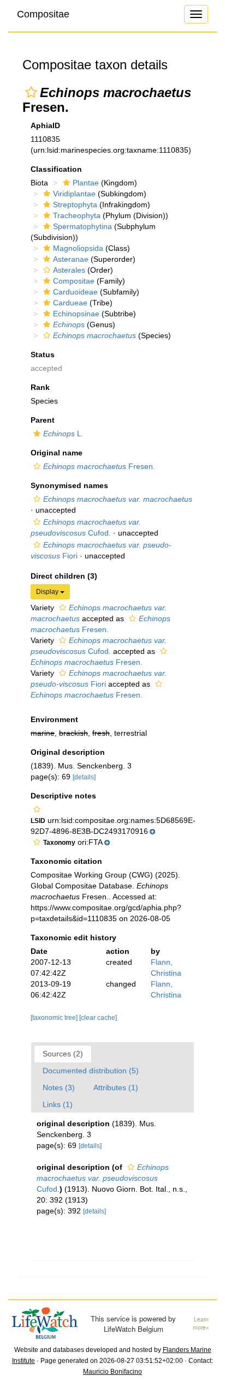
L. (63, 433)
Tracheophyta (76, 215)
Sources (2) (63, 1053)
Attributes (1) (115, 1087)
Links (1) (58, 1104)
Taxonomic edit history (73, 937)
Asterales (69, 270)
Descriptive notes (63, 795)
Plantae (86, 182)
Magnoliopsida (78, 248)
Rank (40, 387)
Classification (56, 169)
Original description (68, 752)
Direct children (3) (64, 576)
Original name (56, 452)
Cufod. (103, 1178)
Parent (43, 420)
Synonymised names (69, 485)
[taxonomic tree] (55, 1018)
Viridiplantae (74, 193)
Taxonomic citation (66, 861)
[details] (84, 777)
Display (48, 592)
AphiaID (45, 125)
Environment (54, 719)
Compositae (43, 14)
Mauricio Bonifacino (112, 1371)
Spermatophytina (82, 226)
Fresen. (99, 466)
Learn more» (201, 1323)
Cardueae (70, 302)
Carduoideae (75, 291)
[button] (31, 92)
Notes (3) (59, 1087)
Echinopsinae (76, 313)
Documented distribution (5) (91, 1070)
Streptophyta (75, 204)
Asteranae (70, 259)
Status (43, 354)
